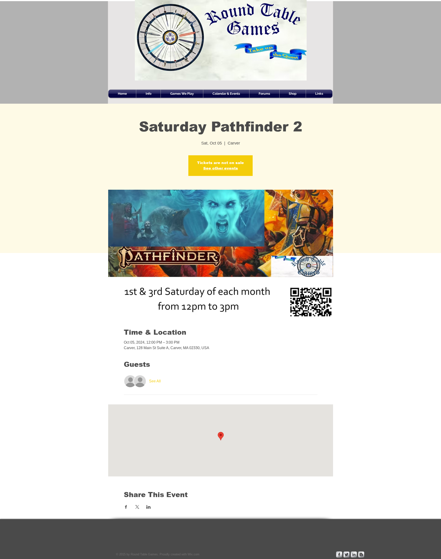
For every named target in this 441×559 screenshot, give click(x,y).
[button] (148, 94)
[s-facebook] (339, 554)
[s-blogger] (361, 554)
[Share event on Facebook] (126, 507)
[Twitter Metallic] (346, 554)
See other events (220, 168)
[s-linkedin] (354, 554)
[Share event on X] (137, 507)
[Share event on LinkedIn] (148, 507)
